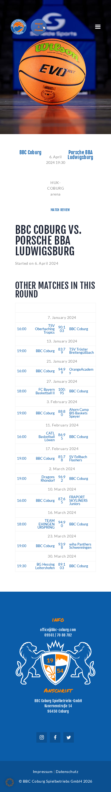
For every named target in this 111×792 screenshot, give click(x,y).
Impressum (43, 771)
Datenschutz (67, 771)
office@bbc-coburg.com (58, 630)
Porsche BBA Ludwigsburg (80, 155)
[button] (9, 782)
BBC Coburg (30, 152)
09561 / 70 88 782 (58, 635)
